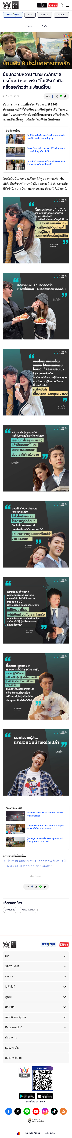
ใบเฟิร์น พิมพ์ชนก (48, 119)
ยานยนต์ (61, 14)
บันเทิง (44, 26)
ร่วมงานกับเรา (32, 1133)
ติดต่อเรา (50, 1133)
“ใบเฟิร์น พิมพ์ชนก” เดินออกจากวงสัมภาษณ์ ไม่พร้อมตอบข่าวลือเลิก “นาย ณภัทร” (37, 864)
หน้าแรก (28, 26)
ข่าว (30, 14)
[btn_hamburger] (67, 5)
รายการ (44, 14)
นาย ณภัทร (10, 909)
